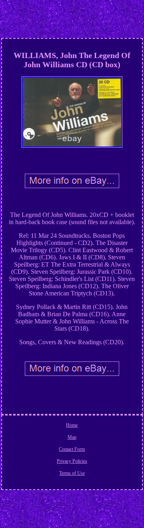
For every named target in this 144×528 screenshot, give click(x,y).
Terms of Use (72, 473)
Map (72, 437)
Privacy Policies (72, 461)
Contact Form (72, 449)
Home (72, 425)
